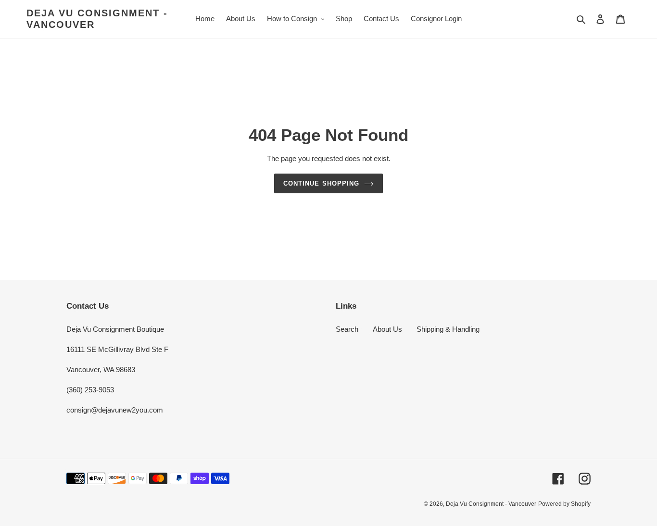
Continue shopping (321, 183)
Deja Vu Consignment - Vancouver (97, 19)
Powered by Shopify (564, 504)
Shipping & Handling (448, 329)
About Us (387, 329)
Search (347, 329)
